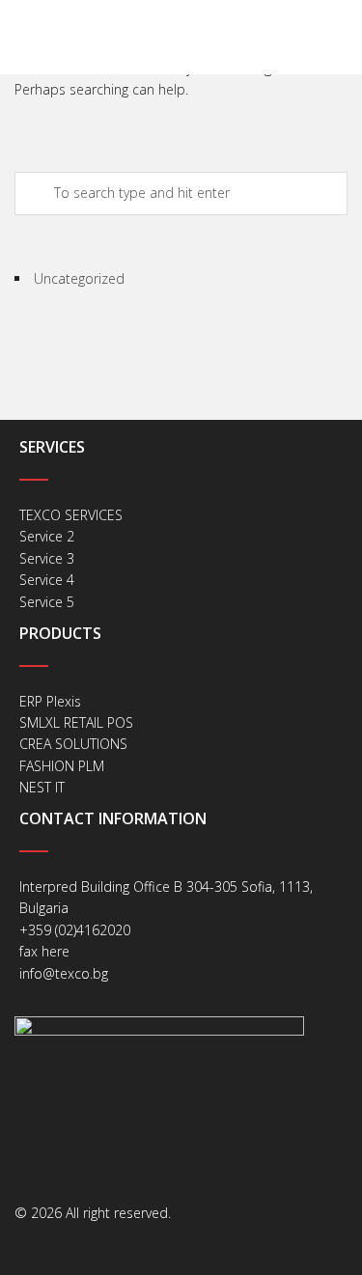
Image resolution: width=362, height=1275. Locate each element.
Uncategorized (79, 278)
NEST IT (42, 787)
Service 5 (46, 602)
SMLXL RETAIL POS (76, 722)
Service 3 (46, 558)
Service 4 (46, 579)
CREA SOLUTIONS (73, 744)
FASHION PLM (61, 766)
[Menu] (346, 37)
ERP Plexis (50, 701)
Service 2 (46, 536)
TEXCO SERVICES (71, 515)
